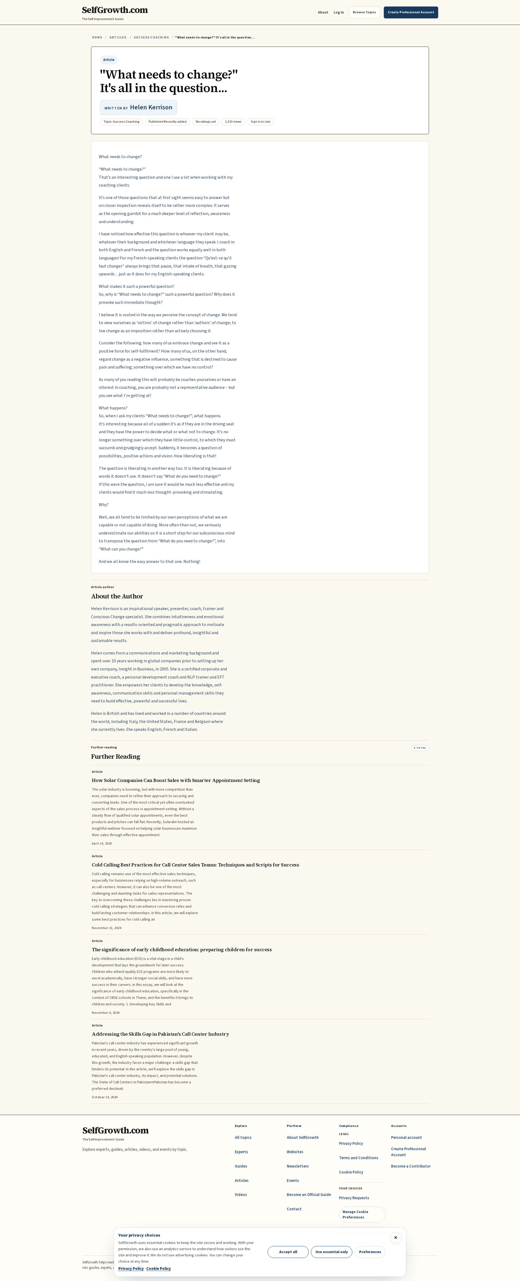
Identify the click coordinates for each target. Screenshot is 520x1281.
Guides (241, 1166)
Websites (295, 1152)
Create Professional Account (408, 1152)
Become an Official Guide (309, 1195)
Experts (241, 1152)
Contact (294, 1209)
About (323, 12)
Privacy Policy (351, 1143)
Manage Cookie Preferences (355, 1214)
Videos (241, 1195)
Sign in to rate (261, 121)
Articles (117, 37)
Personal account (406, 1137)
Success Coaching (151, 37)
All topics (243, 1137)
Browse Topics (364, 12)
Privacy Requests (354, 1198)
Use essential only (332, 1252)
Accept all (288, 1252)
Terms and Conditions (358, 1158)
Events (293, 1181)
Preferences (370, 1252)
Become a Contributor (411, 1166)
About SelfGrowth (303, 1137)
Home (97, 37)
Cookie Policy (351, 1172)
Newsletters (298, 1166)
